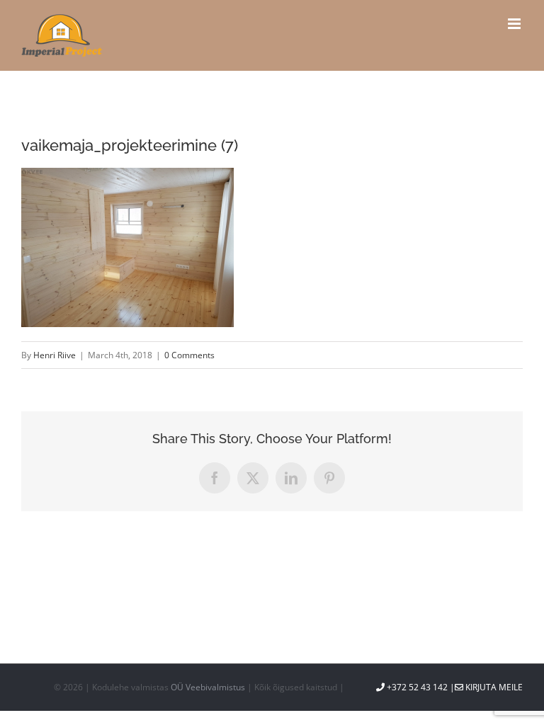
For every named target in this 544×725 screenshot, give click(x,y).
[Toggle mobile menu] (515, 23)
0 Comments (189, 355)
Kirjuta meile (493, 687)
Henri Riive (54, 355)
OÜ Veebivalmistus (208, 687)
